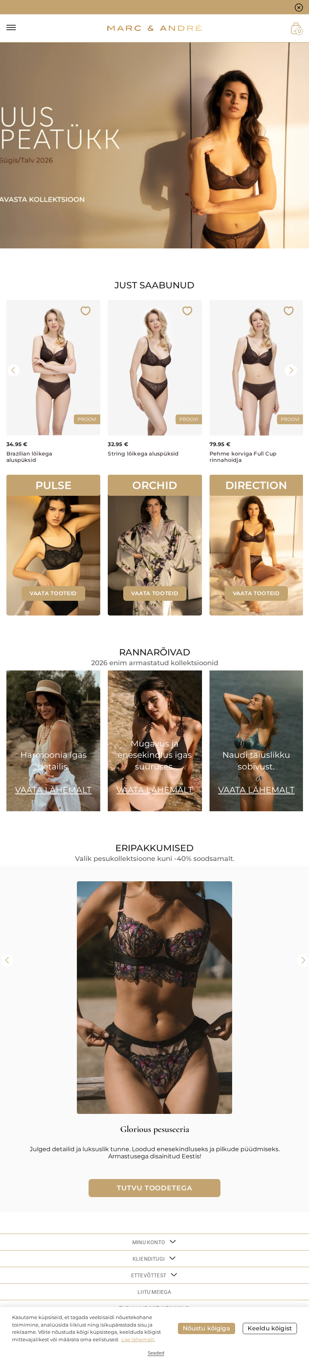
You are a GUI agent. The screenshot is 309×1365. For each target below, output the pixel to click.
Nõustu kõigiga (206, 1328)
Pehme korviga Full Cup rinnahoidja (243, 457)
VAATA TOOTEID (53, 593)
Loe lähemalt (137, 1339)
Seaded (156, 1353)
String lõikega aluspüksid (143, 454)
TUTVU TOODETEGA (154, 1188)
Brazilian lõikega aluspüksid (29, 457)
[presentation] (14, 370)
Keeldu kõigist (270, 1328)
